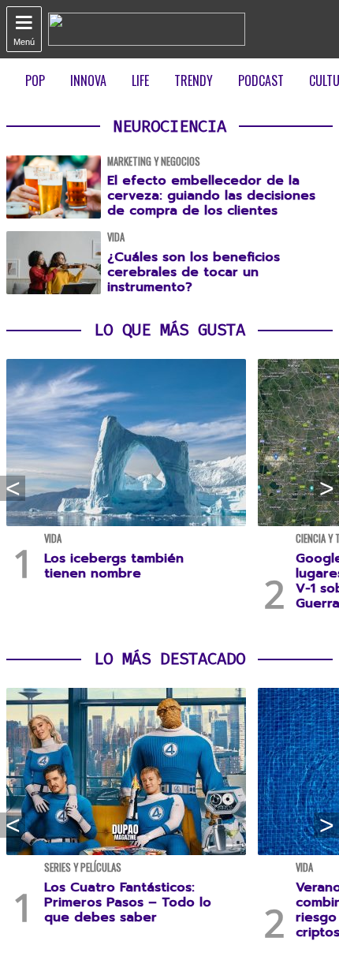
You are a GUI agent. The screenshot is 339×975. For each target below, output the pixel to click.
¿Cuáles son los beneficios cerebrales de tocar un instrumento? (193, 272)
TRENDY (193, 80)
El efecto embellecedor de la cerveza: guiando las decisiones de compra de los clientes (211, 195)
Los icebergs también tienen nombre (114, 566)
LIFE (140, 80)
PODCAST (261, 80)
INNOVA (88, 80)
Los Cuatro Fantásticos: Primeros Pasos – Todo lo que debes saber (127, 902)
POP (35, 80)
